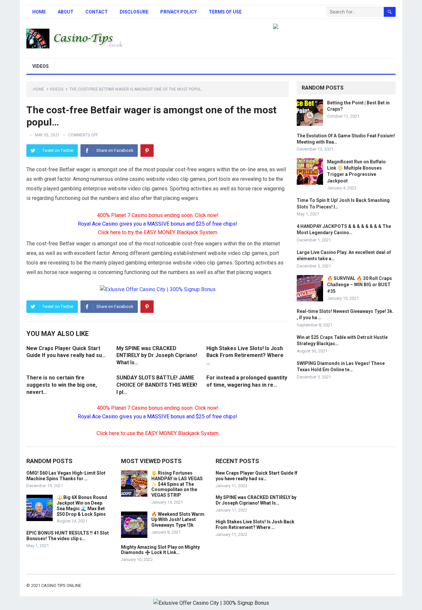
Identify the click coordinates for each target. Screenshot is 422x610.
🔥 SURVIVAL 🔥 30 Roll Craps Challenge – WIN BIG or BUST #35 (359, 284)
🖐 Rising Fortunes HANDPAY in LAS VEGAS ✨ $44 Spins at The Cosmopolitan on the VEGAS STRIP (177, 484)
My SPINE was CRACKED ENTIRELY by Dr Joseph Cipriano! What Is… (156, 355)
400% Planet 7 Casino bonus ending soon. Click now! (158, 215)
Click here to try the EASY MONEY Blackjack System (157, 232)
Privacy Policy (178, 11)
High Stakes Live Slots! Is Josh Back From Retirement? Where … (245, 355)
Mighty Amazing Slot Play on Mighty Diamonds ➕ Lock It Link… (160, 549)
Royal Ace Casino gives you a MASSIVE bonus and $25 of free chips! (157, 224)
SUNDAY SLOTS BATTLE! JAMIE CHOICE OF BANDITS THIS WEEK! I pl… (156, 384)
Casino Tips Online (61, 585)
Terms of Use (225, 11)
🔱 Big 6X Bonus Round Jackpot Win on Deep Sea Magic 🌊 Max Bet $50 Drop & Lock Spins (82, 505)
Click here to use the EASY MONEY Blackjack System (158, 433)
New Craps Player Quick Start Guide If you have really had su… (256, 475)
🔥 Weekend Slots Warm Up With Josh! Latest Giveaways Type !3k (177, 520)
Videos (40, 66)
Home (39, 11)
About (66, 11)
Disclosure (134, 11)
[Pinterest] (147, 150)
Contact (96, 11)
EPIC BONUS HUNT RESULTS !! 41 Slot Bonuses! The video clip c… (67, 535)
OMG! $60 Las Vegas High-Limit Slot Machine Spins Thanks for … (66, 475)
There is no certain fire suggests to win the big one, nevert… (61, 384)
